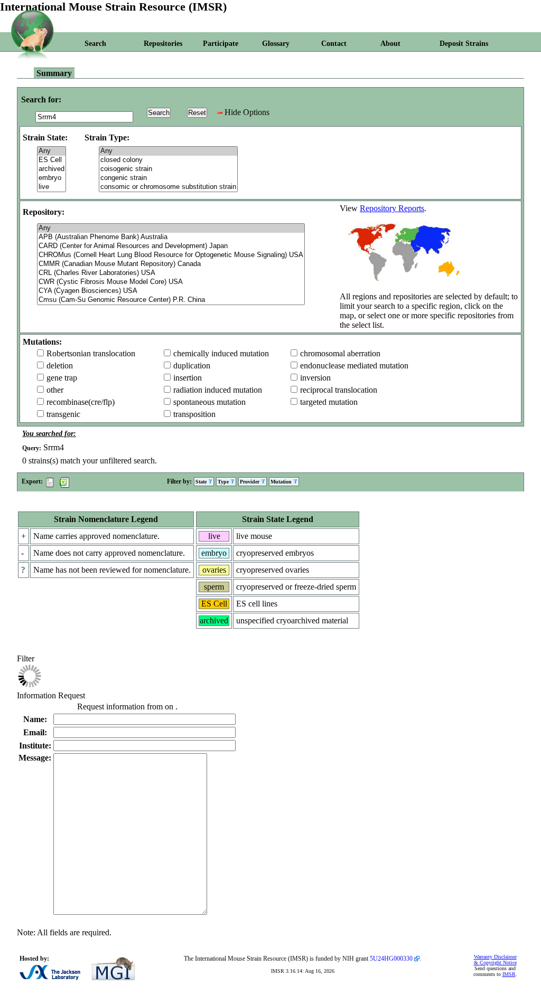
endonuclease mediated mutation (354, 365)
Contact (334, 44)
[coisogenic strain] (168, 169)
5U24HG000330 (391, 958)
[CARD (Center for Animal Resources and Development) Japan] (171, 246)
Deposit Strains (464, 44)
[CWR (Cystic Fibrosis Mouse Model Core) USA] (171, 282)
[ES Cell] (52, 160)
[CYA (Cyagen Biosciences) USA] (171, 291)
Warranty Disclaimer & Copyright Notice (495, 959)
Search (95, 44)
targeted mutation (329, 401)
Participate (220, 44)
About (390, 44)
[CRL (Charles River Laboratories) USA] (171, 273)
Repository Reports (392, 208)
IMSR (509, 974)
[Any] (52, 151)
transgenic (63, 414)
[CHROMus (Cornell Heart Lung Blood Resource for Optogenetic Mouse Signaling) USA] (171, 255)
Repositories (163, 44)
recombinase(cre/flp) (80, 401)
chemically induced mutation (221, 353)
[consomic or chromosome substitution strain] (168, 187)
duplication (191, 365)
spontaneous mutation (209, 401)
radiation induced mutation (217, 389)
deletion (59, 365)
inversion (315, 377)
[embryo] (52, 178)
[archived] (52, 169)
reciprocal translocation (338, 389)
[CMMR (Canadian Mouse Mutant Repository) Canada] (171, 264)
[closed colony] (168, 160)
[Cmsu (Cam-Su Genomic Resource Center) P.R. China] (171, 300)
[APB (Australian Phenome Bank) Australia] (171, 237)
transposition (194, 414)
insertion (187, 377)
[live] (52, 187)
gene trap (61, 377)
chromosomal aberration (340, 353)
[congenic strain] (168, 178)
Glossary (276, 44)
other (54, 389)
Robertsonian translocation (90, 353)
